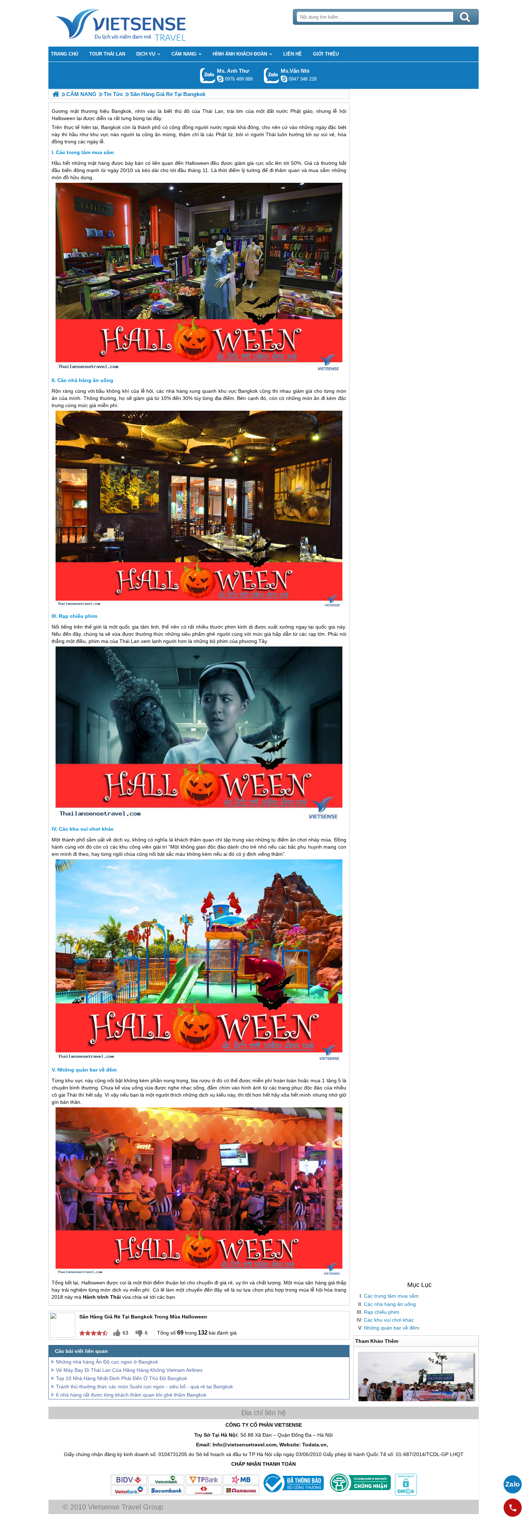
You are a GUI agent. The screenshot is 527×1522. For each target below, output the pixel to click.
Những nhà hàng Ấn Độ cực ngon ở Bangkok (107, 1362)
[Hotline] (513, 1508)
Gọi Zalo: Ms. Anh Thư (208, 75)
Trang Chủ (138, 23)
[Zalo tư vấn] (513, 1484)
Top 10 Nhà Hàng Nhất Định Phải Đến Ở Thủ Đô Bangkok (121, 1378)
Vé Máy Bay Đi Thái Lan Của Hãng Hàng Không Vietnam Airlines (129, 1370)
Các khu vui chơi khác (389, 1320)
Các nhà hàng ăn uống (390, 1304)
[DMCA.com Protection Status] (405, 1494)
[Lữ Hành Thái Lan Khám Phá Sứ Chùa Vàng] (55, 94)
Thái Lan (129, 641)
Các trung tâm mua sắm (391, 1296)
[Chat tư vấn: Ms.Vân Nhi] (284, 78)
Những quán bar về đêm (391, 1328)
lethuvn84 (220, 78)
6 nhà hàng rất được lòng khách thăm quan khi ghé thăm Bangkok (131, 1395)
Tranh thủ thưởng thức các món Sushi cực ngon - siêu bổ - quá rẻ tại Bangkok (144, 1386)
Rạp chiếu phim (381, 1312)
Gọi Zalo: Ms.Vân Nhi (272, 75)
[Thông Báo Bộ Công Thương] (293, 1494)
